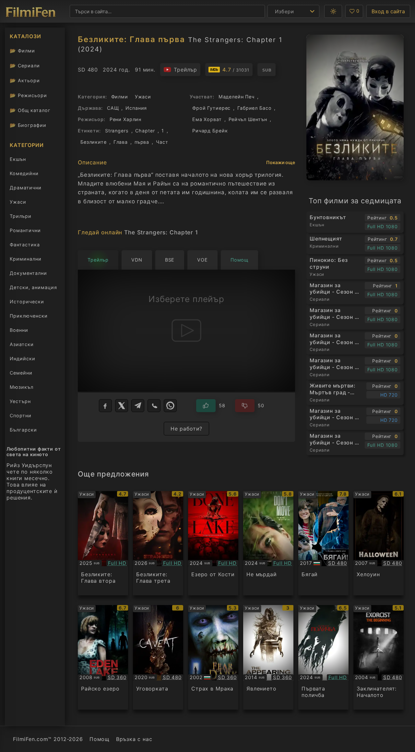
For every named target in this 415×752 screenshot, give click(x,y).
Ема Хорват (207, 119)
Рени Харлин (126, 119)
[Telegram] (137, 405)
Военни (19, 330)
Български (23, 429)
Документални (28, 273)
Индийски (22, 358)
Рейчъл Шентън (248, 119)
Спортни (20, 415)
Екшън (18, 159)
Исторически (27, 301)
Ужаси (18, 202)
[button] (333, 11)
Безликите (93, 142)
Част (162, 142)
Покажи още (280, 162)
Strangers (117, 130)
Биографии (28, 125)
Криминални (26, 259)
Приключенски (29, 316)
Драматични (26, 187)
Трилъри (20, 217)
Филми (22, 51)
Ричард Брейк (210, 130)
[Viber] (154, 405)
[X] (121, 405)
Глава (120, 142)
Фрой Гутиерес (211, 108)
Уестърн (20, 401)
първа (142, 142)
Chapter (145, 130)
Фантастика (25, 244)
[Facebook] (105, 405)
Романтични (25, 230)
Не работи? (187, 428)
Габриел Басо (254, 108)
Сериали (25, 65)
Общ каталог (30, 110)
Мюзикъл (21, 387)
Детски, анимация (33, 287)
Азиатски (22, 344)
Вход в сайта (388, 11)
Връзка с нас (134, 739)
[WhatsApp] (170, 405)
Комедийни (24, 173)
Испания (136, 108)
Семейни (21, 373)
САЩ (113, 108)
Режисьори (28, 95)
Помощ (99, 739)
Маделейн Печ (237, 96)
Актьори (25, 80)
